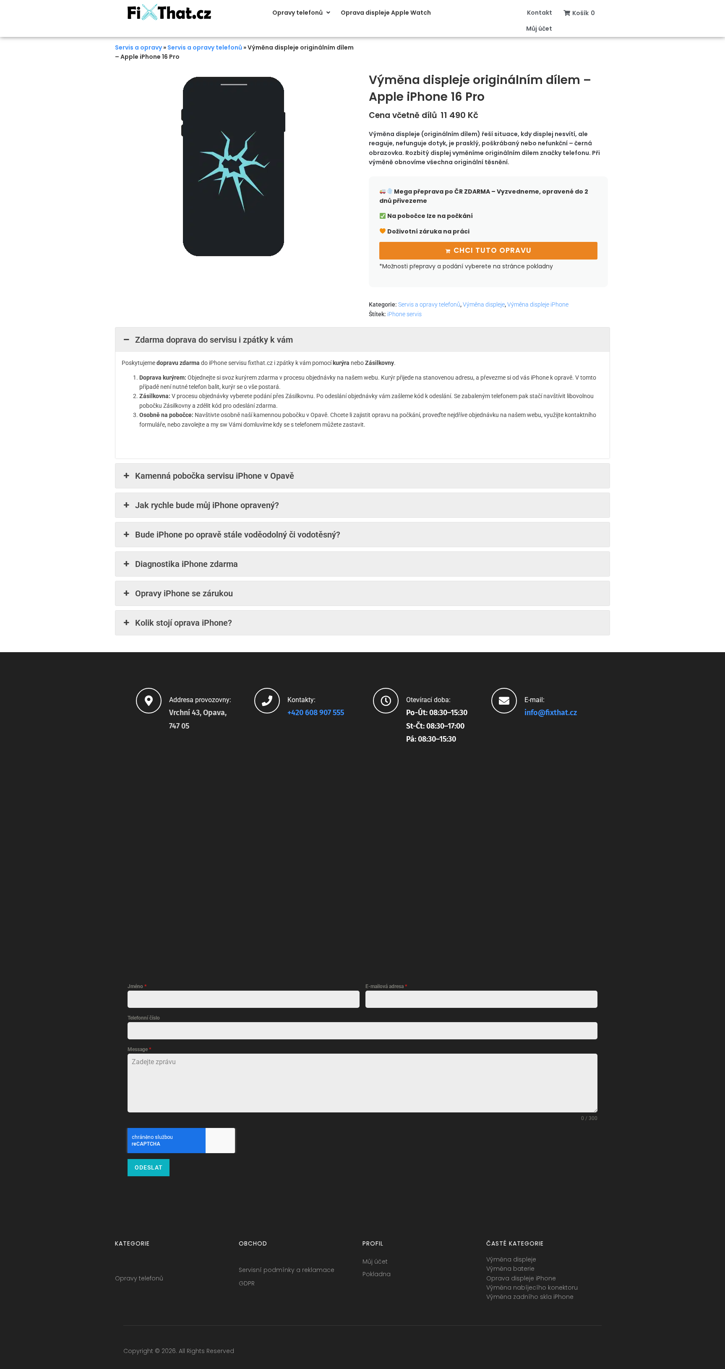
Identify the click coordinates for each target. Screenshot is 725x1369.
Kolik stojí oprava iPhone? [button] (183, 623)
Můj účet (375, 1261)
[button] (302, 12)
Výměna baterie (510, 1268)
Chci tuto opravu (493, 250)
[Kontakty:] (267, 700)
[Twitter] (548, 1353)
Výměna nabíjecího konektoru (532, 1287)
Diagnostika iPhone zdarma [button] (186, 564)
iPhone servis (404, 314)
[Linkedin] (579, 1353)
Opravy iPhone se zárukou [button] (184, 593)
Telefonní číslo (144, 1018)
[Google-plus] (564, 1353)
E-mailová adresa (386, 986)
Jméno (137, 986)
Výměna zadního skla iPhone (530, 1297)
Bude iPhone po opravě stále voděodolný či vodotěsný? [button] (237, 535)
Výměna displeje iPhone (538, 304)
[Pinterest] (595, 1353)
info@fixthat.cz (550, 712)
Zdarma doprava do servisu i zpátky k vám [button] (214, 340)
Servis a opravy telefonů (204, 47)
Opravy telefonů (139, 1278)
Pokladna (376, 1274)
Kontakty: (301, 700)
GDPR (247, 1283)
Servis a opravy (138, 47)
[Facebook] (533, 1353)
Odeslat (149, 1167)
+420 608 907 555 (315, 712)
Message (139, 1049)
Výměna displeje (484, 304)
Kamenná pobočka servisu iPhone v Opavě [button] (214, 476)
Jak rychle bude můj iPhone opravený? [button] (207, 505)
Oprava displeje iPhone (521, 1278)
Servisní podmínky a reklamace (286, 1270)
